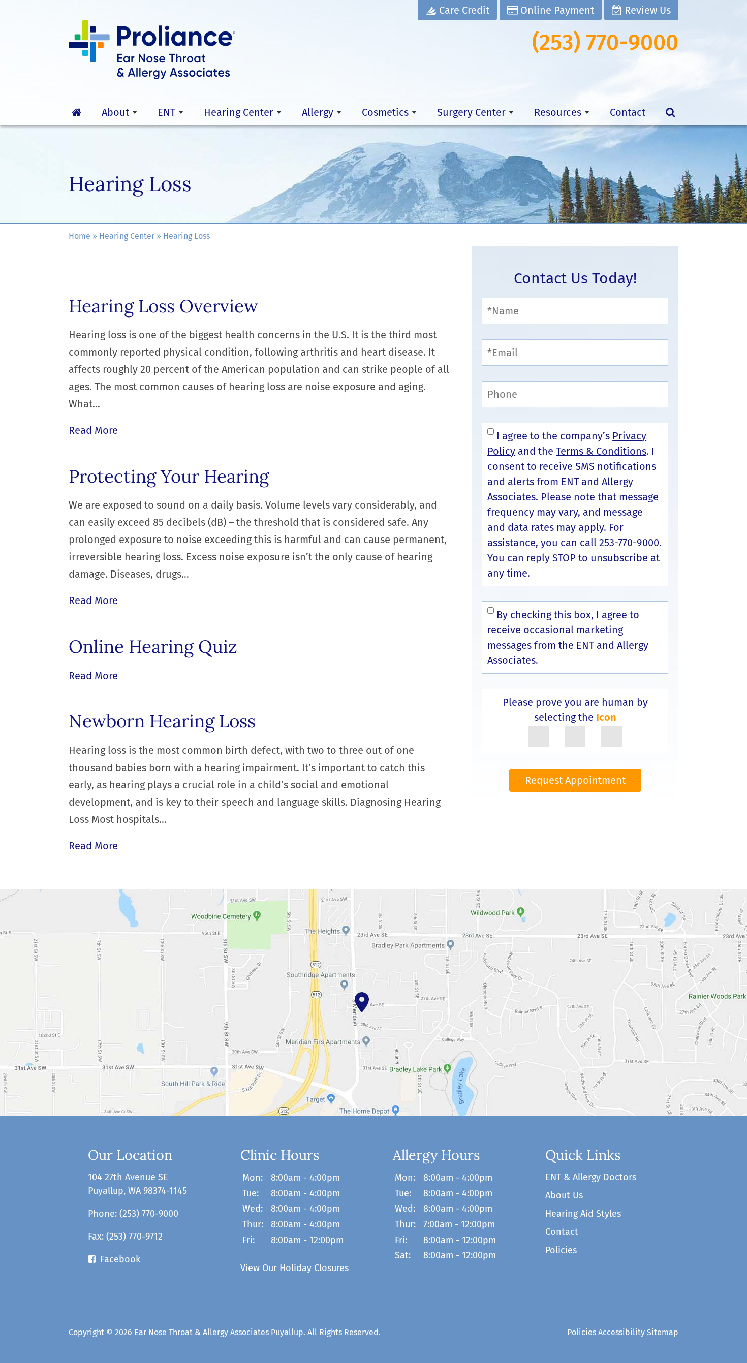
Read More (93, 430)
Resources (557, 112)
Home (79, 236)
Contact (627, 112)
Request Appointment (575, 780)
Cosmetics (385, 112)
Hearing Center (238, 112)
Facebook (120, 1259)
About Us (564, 1195)
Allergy (317, 112)
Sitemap (662, 1332)
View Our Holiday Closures (294, 1268)
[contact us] (373, 1002)
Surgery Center (471, 112)
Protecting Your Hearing (169, 476)
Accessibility (621, 1332)
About (115, 112)
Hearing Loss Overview (163, 306)
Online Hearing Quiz (153, 646)
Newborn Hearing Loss (162, 721)
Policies (561, 1250)
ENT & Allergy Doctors (590, 1177)
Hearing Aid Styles (583, 1213)
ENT (166, 112)
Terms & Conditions (601, 451)
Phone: (133, 1213)
